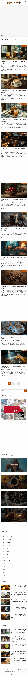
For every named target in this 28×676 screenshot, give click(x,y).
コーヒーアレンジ (7, 542)
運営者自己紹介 (8, 671)
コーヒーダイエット (7, 545)
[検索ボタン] (26, 2)
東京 (4, 569)
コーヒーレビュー (7, 548)
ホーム (4, 669)
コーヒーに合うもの (7, 536)
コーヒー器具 (6, 551)
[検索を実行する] (25, 390)
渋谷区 (4, 572)
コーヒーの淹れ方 (7, 539)
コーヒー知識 (6, 554)
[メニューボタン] (2, 2)
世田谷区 (5, 563)
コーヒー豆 (5, 557)
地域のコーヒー (6, 566)
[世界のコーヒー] (14, 2)
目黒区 (4, 575)
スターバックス (6, 560)
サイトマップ (14, 671)
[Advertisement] (14, 20)
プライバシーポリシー (11, 669)
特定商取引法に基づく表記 (21, 669)
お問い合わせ (20, 671)
